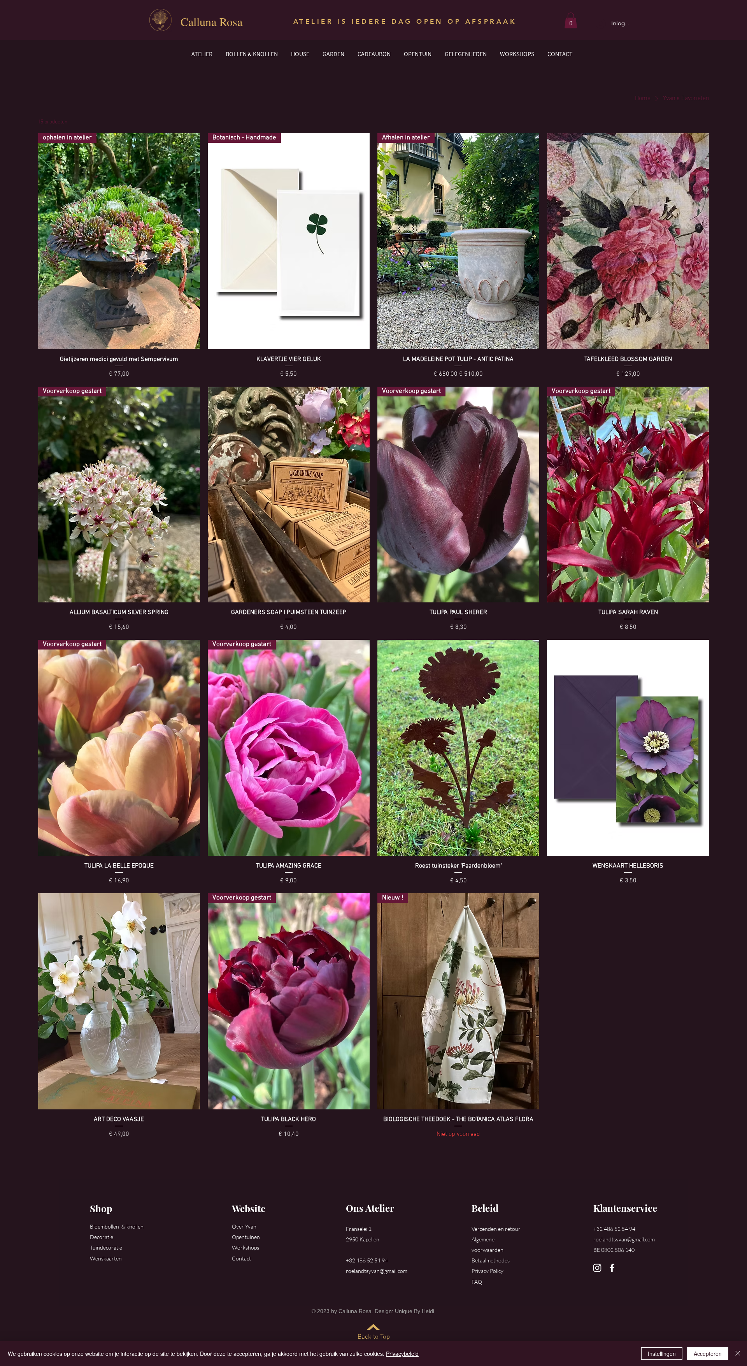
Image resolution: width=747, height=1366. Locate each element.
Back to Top (374, 1337)
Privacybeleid (402, 1353)
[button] (570, 20)
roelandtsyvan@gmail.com (376, 1270)
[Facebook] (612, 1267)
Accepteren (708, 1353)
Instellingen (662, 1353)
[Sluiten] (737, 1353)
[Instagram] (597, 1267)
